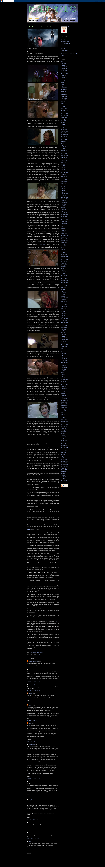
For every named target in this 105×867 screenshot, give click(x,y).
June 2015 (63, 251)
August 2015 (64, 254)
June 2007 (63, 84)
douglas (30, 669)
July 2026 (63, 478)
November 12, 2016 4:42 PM (33, 796)
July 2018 (63, 315)
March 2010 (63, 141)
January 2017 (64, 284)
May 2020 (63, 351)
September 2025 (64, 461)
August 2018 (64, 317)
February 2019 (64, 327)
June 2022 (63, 395)
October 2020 (64, 360)
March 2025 (63, 452)
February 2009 (64, 119)
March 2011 (63, 162)
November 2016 (64, 280)
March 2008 (63, 99)
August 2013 (64, 212)
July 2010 (63, 148)
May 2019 (63, 332)
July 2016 (63, 273)
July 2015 (63, 252)
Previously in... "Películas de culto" (69, 45)
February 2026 (64, 469)
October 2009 (64, 132)
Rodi (30, 723)
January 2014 (64, 221)
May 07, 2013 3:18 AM (32, 741)
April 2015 (63, 247)
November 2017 (64, 301)
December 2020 (64, 364)
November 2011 (64, 176)
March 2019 (63, 329)
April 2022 (63, 391)
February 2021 (64, 367)
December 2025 (64, 466)
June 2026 (63, 476)
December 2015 (64, 261)
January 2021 (64, 365)
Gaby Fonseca (32, 744)
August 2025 (64, 459)
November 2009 (64, 134)
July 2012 (63, 190)
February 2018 (64, 306)
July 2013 (63, 211)
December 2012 (64, 198)
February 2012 (64, 181)
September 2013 (64, 214)
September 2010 (64, 152)
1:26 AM (38, 654)
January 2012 (64, 179)
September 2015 (64, 256)
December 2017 (64, 303)
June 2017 (63, 292)
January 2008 (64, 96)
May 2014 (63, 228)
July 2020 (63, 355)
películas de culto (39, 652)
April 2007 (63, 80)
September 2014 (64, 235)
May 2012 (63, 186)
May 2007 (63, 82)
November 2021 (64, 383)
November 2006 (64, 72)
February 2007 (64, 77)
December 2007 (64, 94)
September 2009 (64, 131)
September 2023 (64, 421)
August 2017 (64, 296)
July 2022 (63, 397)
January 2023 (64, 407)
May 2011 (63, 165)
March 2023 (63, 410)
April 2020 (63, 350)
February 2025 (64, 450)
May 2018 (63, 311)
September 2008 (64, 110)
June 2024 (63, 436)
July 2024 (63, 438)
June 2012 (63, 188)
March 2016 (63, 266)
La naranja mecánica (65, 46)
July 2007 (63, 86)
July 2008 (63, 106)
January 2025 (64, 449)
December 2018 (64, 324)
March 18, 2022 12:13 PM (33, 838)
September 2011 (64, 172)
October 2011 (64, 174)
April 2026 (63, 473)
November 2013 (64, 218)
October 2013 (64, 216)
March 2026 (63, 471)
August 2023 (64, 419)
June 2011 (63, 167)
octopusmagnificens (33, 661)
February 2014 (64, 223)
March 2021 (63, 369)
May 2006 (63, 61)
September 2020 (64, 358)
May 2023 (63, 414)
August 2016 (64, 275)
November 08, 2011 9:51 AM (33, 690)
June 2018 (63, 313)
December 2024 (64, 447)
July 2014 (63, 232)
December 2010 (64, 157)
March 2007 (63, 79)
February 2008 (64, 98)
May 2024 (63, 435)
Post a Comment (32, 857)
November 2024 (64, 445)
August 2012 (64, 192)
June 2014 (63, 230)
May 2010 (63, 145)
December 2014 (64, 240)
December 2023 (64, 426)
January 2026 (64, 468)
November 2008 (64, 113)
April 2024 (63, 433)
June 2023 (63, 416)
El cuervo (63, 48)
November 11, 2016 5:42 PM (33, 778)
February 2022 (64, 388)
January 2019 (64, 325)
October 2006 (64, 70)
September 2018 (64, 318)
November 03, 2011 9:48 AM (33, 681)
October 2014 (64, 237)
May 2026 (63, 475)
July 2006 (63, 65)
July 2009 (63, 127)
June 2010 (63, 146)
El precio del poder (65, 41)
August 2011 (63, 171)
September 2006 (64, 68)
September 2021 (64, 379)
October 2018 (64, 320)
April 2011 (63, 164)
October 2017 (64, 299)
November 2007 (64, 93)
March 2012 (63, 183)
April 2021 (63, 370)
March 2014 (63, 225)
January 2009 (64, 117)
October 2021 (64, 381)
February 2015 (64, 244)
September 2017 (64, 297)
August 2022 (64, 398)
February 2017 (64, 285)
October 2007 (64, 91)
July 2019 (63, 336)
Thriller (29, 529)
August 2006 (64, 66)
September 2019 (64, 339)
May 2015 (63, 249)
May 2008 (63, 103)
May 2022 (63, 393)
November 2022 (64, 403)
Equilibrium (63, 52)
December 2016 (64, 282)
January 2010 (64, 138)
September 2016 (64, 277)
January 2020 (64, 346)
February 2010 (64, 139)
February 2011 (64, 160)
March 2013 (63, 204)
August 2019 (64, 337)
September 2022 (64, 400)
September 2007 (64, 89)
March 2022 (63, 390)
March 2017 (63, 287)
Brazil (62, 38)
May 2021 (63, 372)
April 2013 (63, 205)
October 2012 (64, 195)
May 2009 (63, 124)
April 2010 (63, 143)
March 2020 (63, 348)
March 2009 (63, 120)
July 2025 (63, 457)
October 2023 (64, 423)
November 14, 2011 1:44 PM (33, 702)
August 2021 (64, 377)
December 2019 (64, 344)
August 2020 (64, 357)
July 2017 (63, 294)
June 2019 (63, 334)
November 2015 (64, 259)
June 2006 (63, 63)
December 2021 (64, 384)
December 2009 (64, 136)
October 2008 (64, 112)
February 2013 (64, 202)
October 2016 (64, 278)
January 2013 (64, 200)
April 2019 (63, 330)
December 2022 (64, 405)
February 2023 (64, 409)
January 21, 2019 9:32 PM (33, 819)
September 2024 (64, 442)
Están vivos (63, 39)
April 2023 (63, 412)
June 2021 (63, 374)
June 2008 (63, 105)
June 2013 (63, 209)
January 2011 (64, 159)
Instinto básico (64, 50)
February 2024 (64, 430)
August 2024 (64, 440)
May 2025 (63, 456)
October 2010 (64, 153)
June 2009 (63, 126)
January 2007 (64, 75)
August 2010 (64, 150)
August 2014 (64, 233)
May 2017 (63, 291)
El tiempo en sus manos (66, 43)
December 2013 (64, 219)
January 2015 (64, 242)
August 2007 (64, 87)
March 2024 (63, 431)
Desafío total (41, 244)
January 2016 (64, 263)
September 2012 (64, 193)
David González (32, 684)
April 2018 (63, 310)
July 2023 (63, 417)
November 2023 (64, 424)
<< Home (29, 860)
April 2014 (63, 226)
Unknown (31, 693)
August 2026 (64, 480)
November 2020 (64, 362)
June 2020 (63, 353)
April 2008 (63, 101)
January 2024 (64, 428)
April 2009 (63, 122)
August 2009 (64, 129)
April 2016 (63, 268)
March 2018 (63, 308)
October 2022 (64, 402)
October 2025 (64, 463)
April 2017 (63, 289)
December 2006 (64, 73)
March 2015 (63, 245)
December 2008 (64, 115)
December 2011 (64, 178)
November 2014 (64, 238)
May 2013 (63, 207)
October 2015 (64, 258)
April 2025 (63, 454)
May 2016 (63, 270)
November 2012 (64, 197)
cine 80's (33, 652)
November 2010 (64, 155)
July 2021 (63, 376)
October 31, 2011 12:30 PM (33, 666)
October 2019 (64, 341)
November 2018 (64, 322)
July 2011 (63, 169)
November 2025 (64, 464)
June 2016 (63, 271)
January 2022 (64, 386)
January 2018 (64, 304)
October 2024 (64, 443)
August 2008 (64, 108)
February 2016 (64, 265)
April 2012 (63, 185)
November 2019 (64, 343)
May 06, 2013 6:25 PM (32, 720)
